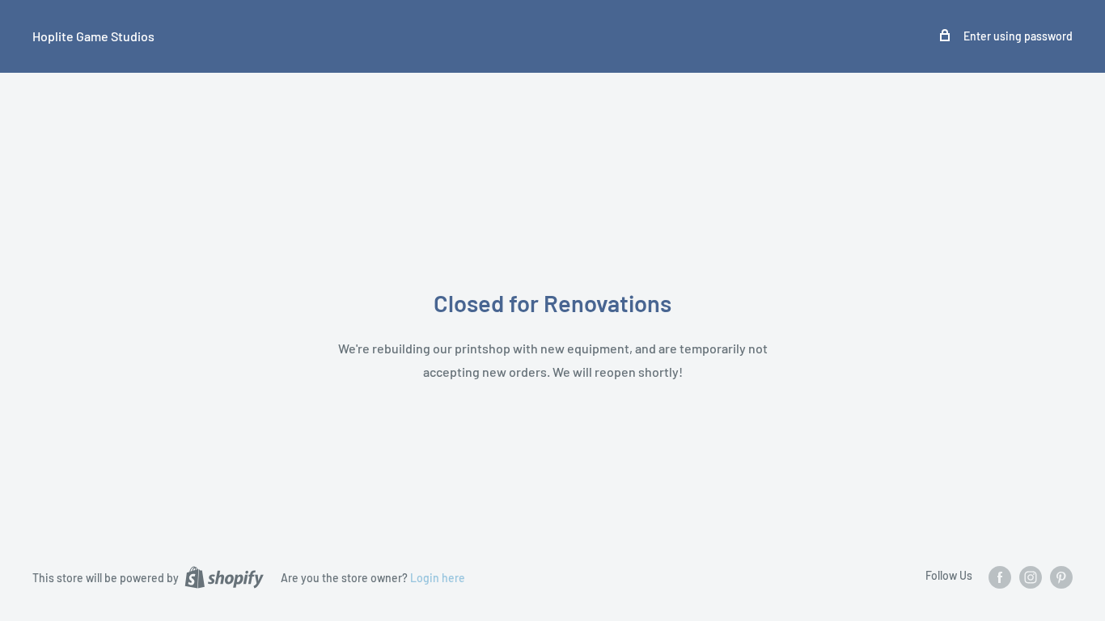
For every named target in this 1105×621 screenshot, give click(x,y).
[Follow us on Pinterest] (1061, 576)
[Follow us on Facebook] (1000, 576)
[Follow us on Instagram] (1030, 576)
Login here (437, 578)
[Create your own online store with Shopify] (224, 576)
